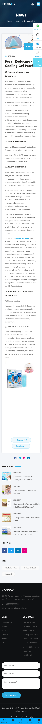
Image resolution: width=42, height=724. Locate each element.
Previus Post (22, 440)
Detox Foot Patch (30, 638)
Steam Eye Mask (30, 642)
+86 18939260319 (11, 604)
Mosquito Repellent (31, 647)
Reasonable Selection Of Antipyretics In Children (22, 478)
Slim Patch (8, 574)
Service (5, 634)
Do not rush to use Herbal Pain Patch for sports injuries (25, 533)
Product (5, 626)
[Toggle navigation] (38, 4)
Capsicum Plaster (30, 626)
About (4, 638)
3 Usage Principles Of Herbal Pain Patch (26, 519)
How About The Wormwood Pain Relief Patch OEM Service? (26, 506)
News (18, 21)
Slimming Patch (29, 630)
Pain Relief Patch (11, 568)
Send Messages (11, 695)
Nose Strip (27, 651)
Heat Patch (27, 655)
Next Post (20, 446)
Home (9, 21)
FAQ (3, 642)
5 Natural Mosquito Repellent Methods (25, 492)
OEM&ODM (7, 622)
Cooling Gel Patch (30, 568)
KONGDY (8, 590)
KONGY (8, 4)
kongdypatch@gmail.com (15, 608)
